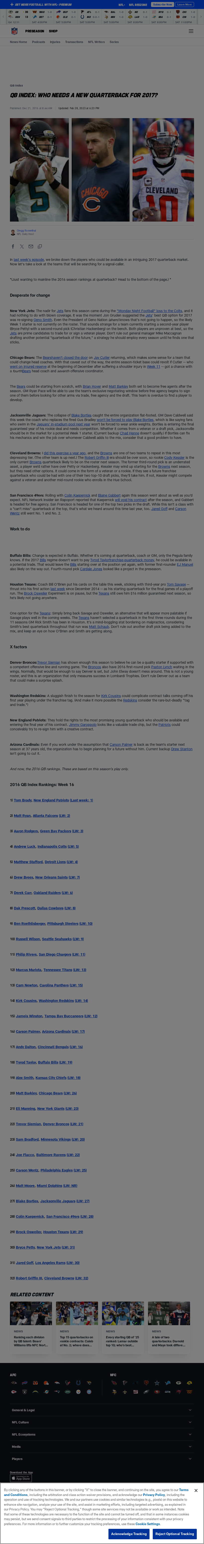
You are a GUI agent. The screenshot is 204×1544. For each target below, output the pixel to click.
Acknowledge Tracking (129, 1534)
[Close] (196, 1490)
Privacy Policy (154, 1495)
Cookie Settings (148, 1524)
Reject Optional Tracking (174, 1534)
